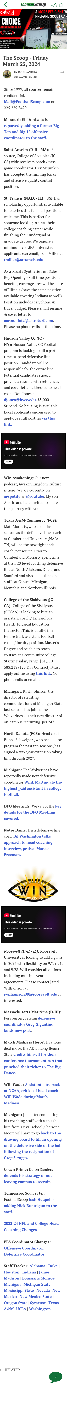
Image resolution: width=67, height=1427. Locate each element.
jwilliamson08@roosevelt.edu (30, 994)
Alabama (37, 1265)
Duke (53, 1265)
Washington (40, 1308)
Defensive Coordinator (24, 1254)
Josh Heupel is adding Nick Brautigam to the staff (30, 1205)
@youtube (34, 496)
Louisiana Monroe (38, 1278)
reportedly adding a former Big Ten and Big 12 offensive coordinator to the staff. (31, 131)
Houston (11, 1272)
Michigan (12, 1284)
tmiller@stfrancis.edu (23, 259)
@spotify (12, 496)
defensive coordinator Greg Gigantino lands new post (29, 1024)
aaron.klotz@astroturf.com (28, 320)
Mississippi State (19, 1290)
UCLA (21, 1308)
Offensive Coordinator (24, 1248)
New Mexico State (36, 1296)
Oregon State (15, 1302)
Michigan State (37, 1284)
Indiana (29, 1272)
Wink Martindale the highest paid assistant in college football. (33, 788)
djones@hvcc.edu (20, 399)
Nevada (43, 1290)
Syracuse (38, 1302)
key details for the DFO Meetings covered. (33, 812)
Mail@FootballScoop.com (27, 101)
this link (43, 673)
